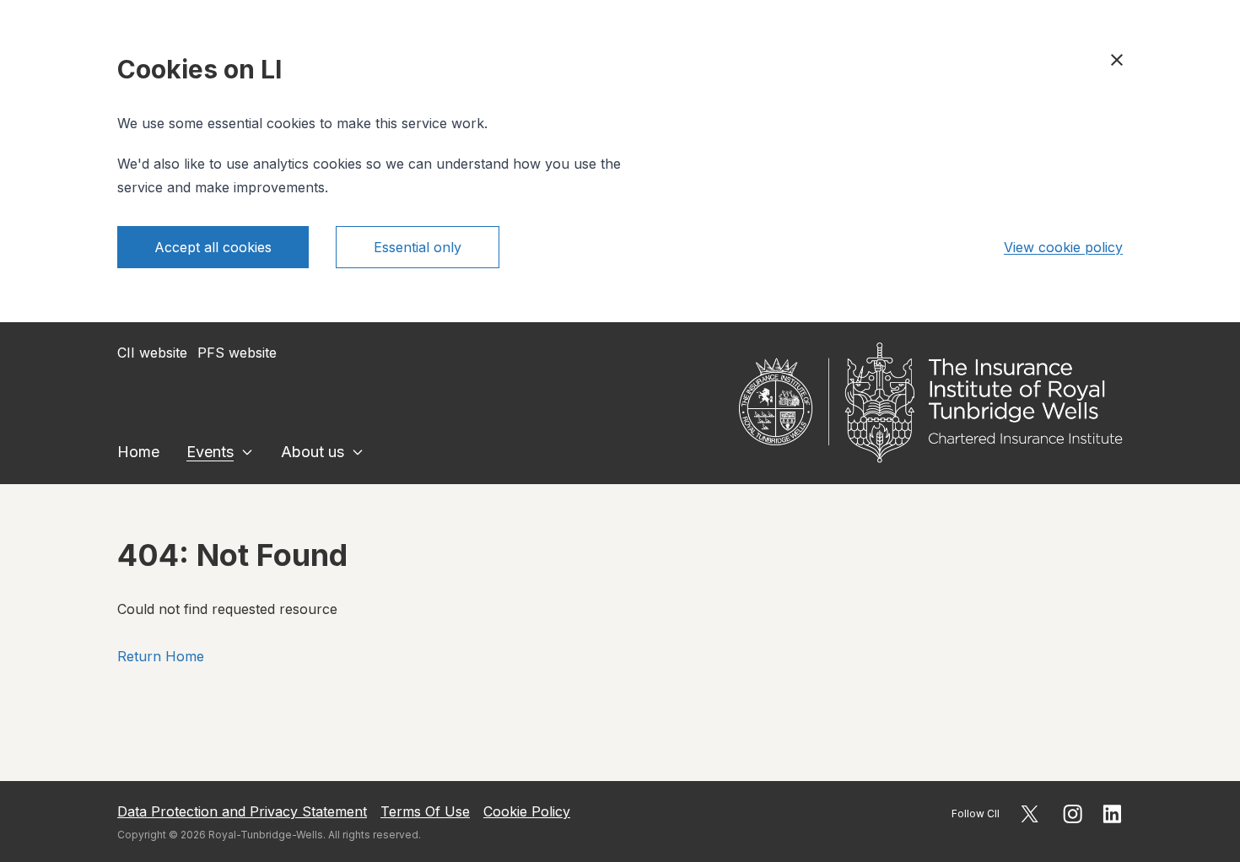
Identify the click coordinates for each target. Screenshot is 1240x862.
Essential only (417, 247)
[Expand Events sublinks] (247, 452)
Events (210, 452)
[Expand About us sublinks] (357, 452)
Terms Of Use (425, 811)
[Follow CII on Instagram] (1072, 814)
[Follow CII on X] (1029, 814)
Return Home (160, 656)
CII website (152, 352)
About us (312, 452)
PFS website (237, 352)
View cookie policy (1063, 247)
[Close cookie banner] (1117, 60)
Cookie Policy (526, 811)
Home (138, 452)
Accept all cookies (213, 247)
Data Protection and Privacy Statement (242, 811)
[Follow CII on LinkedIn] (1113, 814)
